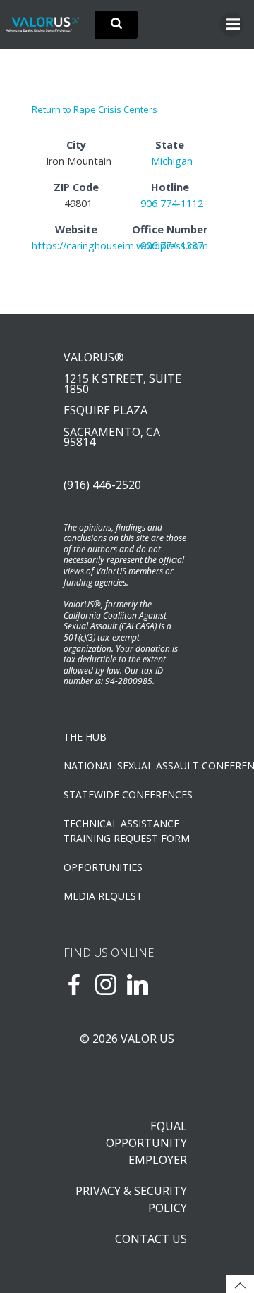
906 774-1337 (171, 245)
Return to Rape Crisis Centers (94, 109)
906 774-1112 (171, 203)
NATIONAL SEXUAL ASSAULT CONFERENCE (127, 765)
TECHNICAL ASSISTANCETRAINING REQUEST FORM (127, 831)
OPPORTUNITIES (103, 867)
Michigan (172, 161)
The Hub (85, 736)
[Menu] (231, 25)
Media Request (103, 896)
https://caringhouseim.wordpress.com (120, 245)
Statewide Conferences (127, 794)
